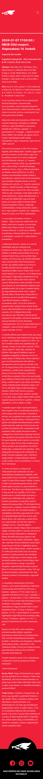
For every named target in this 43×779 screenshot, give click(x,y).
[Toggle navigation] (37, 12)
